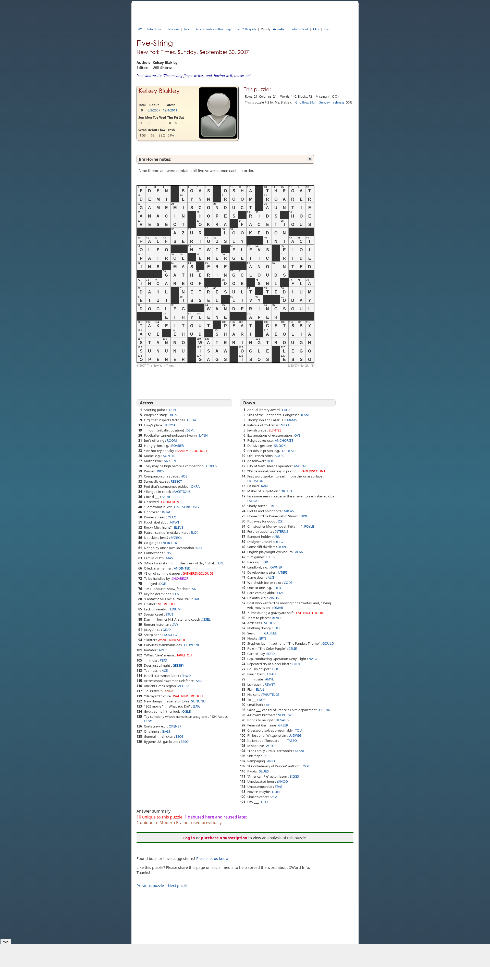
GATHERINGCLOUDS (198, 573)
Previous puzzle (150, 885)
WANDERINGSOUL (172, 640)
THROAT (170, 425)
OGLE (186, 711)
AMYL (269, 679)
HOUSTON (255, 481)
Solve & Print (299, 29)
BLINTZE (274, 430)
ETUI (169, 614)
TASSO (292, 740)
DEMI (190, 430)
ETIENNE (325, 710)
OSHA (191, 420)
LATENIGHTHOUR (309, 612)
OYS (297, 435)
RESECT (176, 481)
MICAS (289, 511)
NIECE (285, 425)
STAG (278, 786)
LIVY (175, 624)
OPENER (175, 726)
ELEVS (178, 527)
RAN (264, 486)
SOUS (279, 455)
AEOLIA (183, 686)
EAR (265, 756)
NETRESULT (167, 604)
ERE (221, 563)
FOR (265, 562)
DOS (262, 699)
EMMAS (291, 420)
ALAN (299, 552)
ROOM (172, 440)
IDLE (277, 628)
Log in (189, 837)
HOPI (282, 546)
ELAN (260, 689)
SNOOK (280, 445)
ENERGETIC (169, 542)
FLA (176, 593)
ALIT (271, 577)
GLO (264, 802)
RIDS (160, 471)
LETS (271, 557)
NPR (303, 516)
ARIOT (272, 761)
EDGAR (287, 409)
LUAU (271, 674)
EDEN (171, 409)
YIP (267, 704)
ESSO (185, 741)
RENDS (277, 618)
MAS (169, 558)
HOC (270, 461)
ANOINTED (182, 568)
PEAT (163, 660)
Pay (326, 29)
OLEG (278, 541)
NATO (313, 658)
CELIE (292, 648)
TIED (277, 587)
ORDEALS (289, 450)
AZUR (166, 496)
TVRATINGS (270, 694)
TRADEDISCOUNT (312, 471)
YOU (298, 730)
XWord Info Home (150, 29)
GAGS (166, 731)
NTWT (174, 522)
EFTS (262, 638)
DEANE (305, 415)
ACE (165, 670)
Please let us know (212, 858)
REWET (270, 684)
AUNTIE (169, 455)
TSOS (179, 736)
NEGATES (282, 720)
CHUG (296, 664)
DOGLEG (170, 634)
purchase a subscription (224, 837)
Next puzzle (178, 885)
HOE (183, 476)
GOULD (328, 643)
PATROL (176, 537)
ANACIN (170, 461)
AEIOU (254, 500)
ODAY (167, 629)
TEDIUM (174, 609)
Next (187, 29)
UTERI (282, 572)
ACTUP (271, 745)
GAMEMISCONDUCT (191, 450)
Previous (173, 29)
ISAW (196, 706)
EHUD (186, 675)
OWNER (276, 567)
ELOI (194, 532)
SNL (195, 588)
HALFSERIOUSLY (186, 507)
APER (163, 650)
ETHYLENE (192, 645)
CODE (288, 582)
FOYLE (309, 526)
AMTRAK (300, 466)
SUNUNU (198, 701)
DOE (162, 583)
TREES (273, 506)
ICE (280, 521)
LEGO (148, 721)
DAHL (198, 599)
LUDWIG (294, 735)
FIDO (275, 669)
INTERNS (281, 531)
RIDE (199, 547)
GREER (283, 725)
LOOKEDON (170, 501)
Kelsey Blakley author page (213, 29)
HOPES (211, 466)
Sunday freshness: (332, 102)
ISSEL (206, 619)
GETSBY (178, 665)
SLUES (264, 771)
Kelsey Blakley (159, 91)
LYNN (203, 435)
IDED (271, 653)
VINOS (274, 598)
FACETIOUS (182, 491)
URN (276, 536)
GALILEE (270, 633)
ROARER (177, 445)
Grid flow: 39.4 (305, 102)
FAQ (316, 29)
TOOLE (306, 766)
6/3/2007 (154, 110)
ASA (274, 796)
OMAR (278, 607)
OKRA (195, 486)
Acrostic (279, 29)
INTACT (167, 512)
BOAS (174, 415)
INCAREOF (180, 578)
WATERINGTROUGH (188, 696)
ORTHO (286, 491)
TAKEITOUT (185, 655)
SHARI (200, 680)
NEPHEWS (285, 715)
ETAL (280, 592)
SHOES (269, 623)
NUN (276, 791)
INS (168, 553)
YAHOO (282, 781)
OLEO (172, 517)
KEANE (300, 750)
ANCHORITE (284, 440)
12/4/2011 (170, 110)
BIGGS (294, 776)
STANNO (167, 691)
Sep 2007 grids (246, 29)
